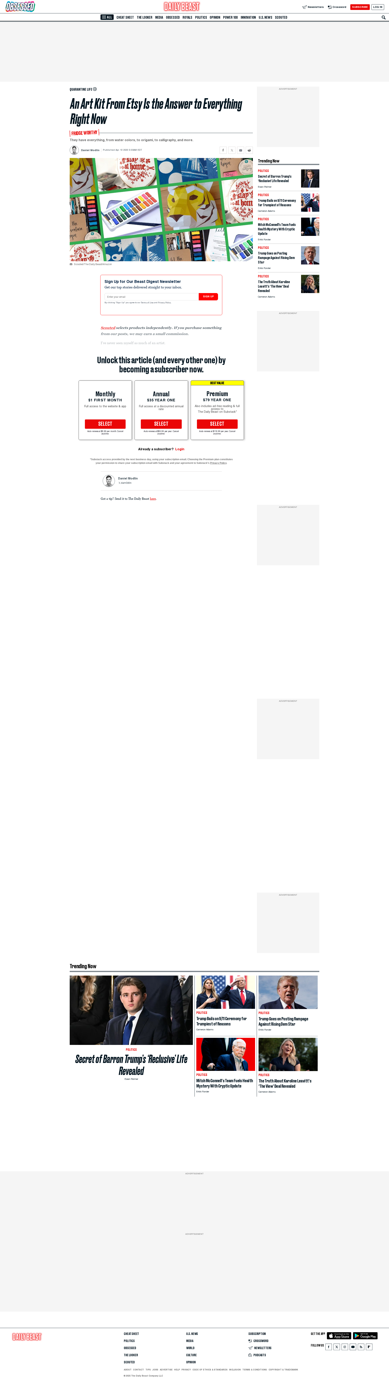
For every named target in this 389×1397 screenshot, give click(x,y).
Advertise (166, 1369)
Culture (191, 1355)
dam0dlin (126, 483)
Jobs (155, 1369)
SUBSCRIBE (360, 7)
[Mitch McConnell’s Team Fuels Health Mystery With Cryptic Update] (310, 234)
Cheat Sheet (125, 17)
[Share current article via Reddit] (249, 150)
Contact (138, 1369)
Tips (148, 1369)
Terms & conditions (254, 1369)
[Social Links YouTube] (353, 1348)
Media (159, 17)
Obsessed (173, 17)
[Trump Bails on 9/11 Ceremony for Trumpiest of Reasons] (310, 210)
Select (105, 424)
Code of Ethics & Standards (210, 1369)
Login (179, 449)
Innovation (248, 17)
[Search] (384, 17)
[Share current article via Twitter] (231, 150)
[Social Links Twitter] (336, 1348)
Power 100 (230, 17)
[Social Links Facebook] (328, 1348)
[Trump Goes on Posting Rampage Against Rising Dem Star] (310, 263)
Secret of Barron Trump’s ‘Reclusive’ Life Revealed (131, 1065)
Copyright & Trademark (283, 1369)
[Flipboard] (369, 1348)
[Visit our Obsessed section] (33, 7)
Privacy (186, 1369)
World (190, 1348)
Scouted (281, 17)
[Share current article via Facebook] (223, 150)
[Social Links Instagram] (345, 1348)
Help (177, 1369)
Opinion (215, 17)
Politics (201, 17)
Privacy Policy (164, 303)
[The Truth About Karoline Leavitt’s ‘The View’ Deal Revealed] (310, 292)
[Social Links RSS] (361, 1348)
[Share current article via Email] (240, 150)
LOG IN (377, 7)
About (127, 1369)
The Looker (144, 17)
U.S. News (265, 17)
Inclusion (235, 1369)
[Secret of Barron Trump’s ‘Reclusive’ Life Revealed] (310, 186)
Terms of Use (147, 303)
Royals (187, 17)
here (153, 498)
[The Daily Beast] (182, 7)
